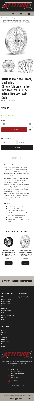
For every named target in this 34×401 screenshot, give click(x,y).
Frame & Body (4, 308)
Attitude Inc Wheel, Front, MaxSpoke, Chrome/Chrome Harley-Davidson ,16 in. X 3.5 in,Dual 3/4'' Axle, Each (25, 253)
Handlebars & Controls (7, 306)
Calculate (17, 147)
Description (17, 158)
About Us (3, 332)
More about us (17, 366)
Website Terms (5, 341)
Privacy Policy (4, 339)
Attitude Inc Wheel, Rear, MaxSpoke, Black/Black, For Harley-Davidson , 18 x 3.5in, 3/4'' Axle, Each (8, 253)
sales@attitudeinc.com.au (17, 381)
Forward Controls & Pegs (7, 315)
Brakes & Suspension (6, 304)
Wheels (3, 297)
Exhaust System (5, 301)
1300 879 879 (14, 378)
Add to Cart (14, 130)
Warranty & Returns (6, 337)
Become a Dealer (5, 344)
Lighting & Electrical (6, 299)
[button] (5, 13)
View (8, 263)
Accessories (4, 322)
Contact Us (4, 346)
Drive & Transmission (6, 310)
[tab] (17, 158)
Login (2, 330)
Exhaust (3, 319)
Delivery (3, 335)
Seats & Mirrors (5, 313)
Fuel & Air (3, 317)
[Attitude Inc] (17, 6)
